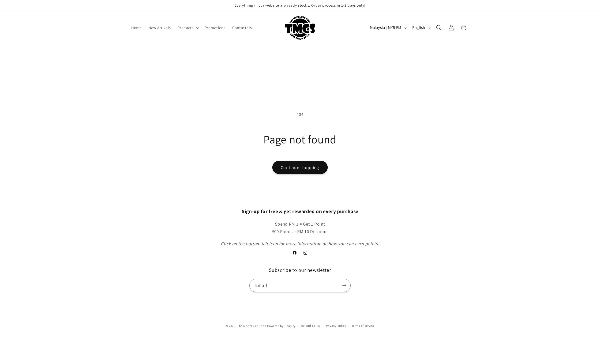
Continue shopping (300, 167)
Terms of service (363, 326)
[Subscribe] (344, 285)
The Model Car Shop (251, 326)
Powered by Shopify (281, 326)
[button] (187, 28)
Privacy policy (336, 326)
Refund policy (311, 326)
